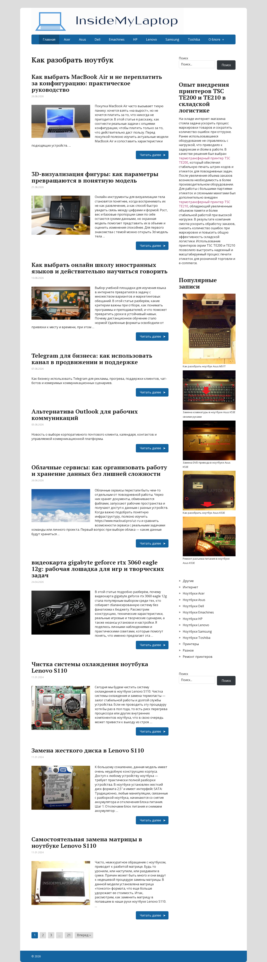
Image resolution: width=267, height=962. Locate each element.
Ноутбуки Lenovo (196, 625)
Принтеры (191, 644)
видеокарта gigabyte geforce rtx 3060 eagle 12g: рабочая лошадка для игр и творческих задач (97, 568)
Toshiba (194, 39)
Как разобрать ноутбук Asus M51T (204, 366)
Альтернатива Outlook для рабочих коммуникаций (84, 414)
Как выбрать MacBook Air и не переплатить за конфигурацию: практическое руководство (96, 83)
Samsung (172, 39)
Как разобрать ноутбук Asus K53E (204, 512)
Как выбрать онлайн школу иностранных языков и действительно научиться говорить (99, 268)
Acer (67, 39)
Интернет (190, 587)
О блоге (214, 39)
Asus (82, 39)
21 (69, 935)
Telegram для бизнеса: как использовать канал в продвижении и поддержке (91, 359)
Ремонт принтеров (197, 656)
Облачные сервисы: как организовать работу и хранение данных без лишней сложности (99, 470)
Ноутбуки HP (192, 619)
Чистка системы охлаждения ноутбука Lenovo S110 (89, 667)
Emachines (117, 39)
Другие (188, 581)
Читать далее (150, 155)
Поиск (183, 58)
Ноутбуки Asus (194, 600)
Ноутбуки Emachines (198, 612)
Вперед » (84, 935)
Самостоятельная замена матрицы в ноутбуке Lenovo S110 (86, 842)
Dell (97, 39)
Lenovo (151, 39)
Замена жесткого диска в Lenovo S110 (87, 750)
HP (135, 39)
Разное (188, 650)
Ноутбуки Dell (193, 606)
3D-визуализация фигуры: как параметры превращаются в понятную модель (94, 177)
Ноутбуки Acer (194, 593)
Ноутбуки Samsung (197, 631)
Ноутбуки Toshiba (196, 638)
